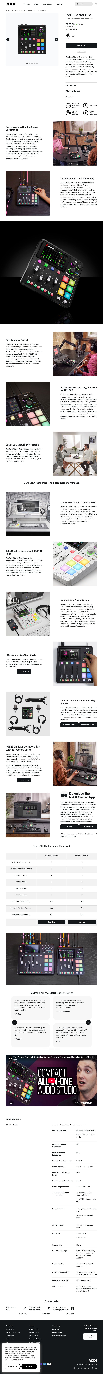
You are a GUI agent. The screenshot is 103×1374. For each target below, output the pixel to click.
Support (59, 4)
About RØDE (56, 1329)
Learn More (24, 672)
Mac (70, 827)
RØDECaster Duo (41, 10)
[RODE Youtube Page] (85, 1368)
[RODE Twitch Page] (92, 1368)
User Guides (47, 4)
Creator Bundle (69, 725)
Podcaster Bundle (88, 725)
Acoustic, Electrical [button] (63, 1125)
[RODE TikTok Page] (89, 1368)
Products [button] (26, 4)
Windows (89, 827)
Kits (7, 1342)
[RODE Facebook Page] (74, 1368)
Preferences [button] (12, 1366)
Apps (36, 4)
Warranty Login (34, 1332)
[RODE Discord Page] (96, 1368)
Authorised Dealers (35, 1339)
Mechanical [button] (81, 1125)
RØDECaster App (84, 817)
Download (22, 1314)
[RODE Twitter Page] (78, 1368)
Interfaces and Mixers (13, 1332)
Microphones (10, 1329)
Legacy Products (34, 1342)
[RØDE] (11, 4)
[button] (96, 4)
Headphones (10, 1335)
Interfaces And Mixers (12, 10)
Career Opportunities (59, 1335)
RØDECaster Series (27, 10)
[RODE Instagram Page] (81, 1368)
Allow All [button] (29, 1366)
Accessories (10, 1339)
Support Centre (34, 1329)
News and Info (57, 1332)
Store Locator (33, 1335)
